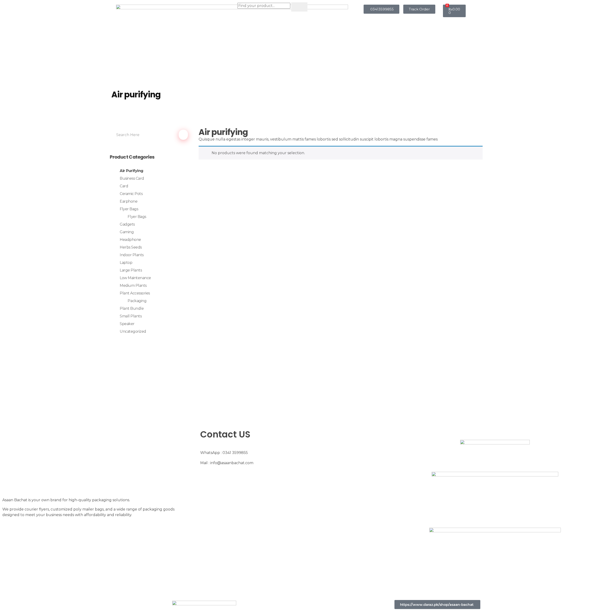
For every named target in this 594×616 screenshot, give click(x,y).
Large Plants (131, 270)
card (124, 186)
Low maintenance (135, 278)
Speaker (127, 324)
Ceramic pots (131, 194)
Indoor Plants (132, 255)
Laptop (126, 262)
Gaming (127, 232)
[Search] (299, 7)
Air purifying (131, 171)
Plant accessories (135, 293)
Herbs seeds (131, 247)
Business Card (132, 178)
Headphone (130, 239)
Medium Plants (133, 285)
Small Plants (131, 316)
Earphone (128, 201)
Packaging (137, 301)
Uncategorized (133, 331)
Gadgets (127, 224)
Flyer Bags (129, 209)
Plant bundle (132, 308)
